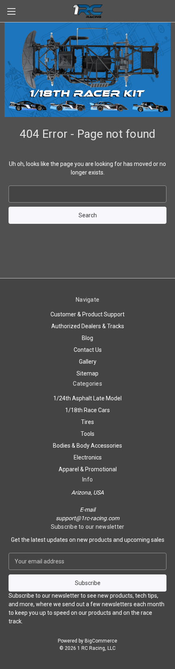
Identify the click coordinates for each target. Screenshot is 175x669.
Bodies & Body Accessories (87, 445)
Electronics (88, 457)
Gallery (87, 361)
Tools (87, 434)
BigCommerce (101, 641)
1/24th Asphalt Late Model (87, 398)
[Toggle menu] (11, 11)
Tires (87, 422)
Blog (87, 338)
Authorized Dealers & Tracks (87, 326)
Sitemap (87, 373)
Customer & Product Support (87, 314)
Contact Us (88, 350)
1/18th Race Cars (87, 410)
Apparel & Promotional (88, 469)
